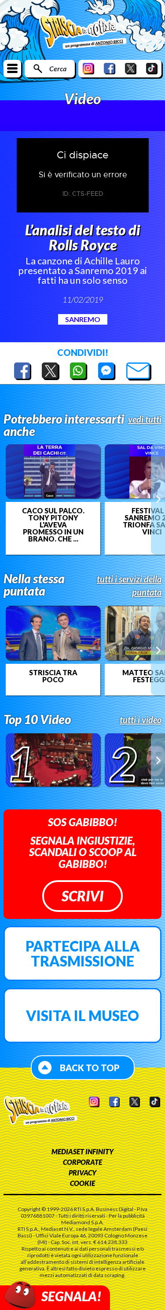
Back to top (90, 1067)
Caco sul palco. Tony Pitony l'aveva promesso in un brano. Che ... (53, 524)
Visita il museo (82, 1015)
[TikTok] (152, 68)
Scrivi (82, 895)
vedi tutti (144, 419)
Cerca (57, 68)
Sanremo (82, 319)
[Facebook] (109, 68)
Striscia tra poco (53, 676)
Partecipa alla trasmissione (83, 953)
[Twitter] (130, 68)
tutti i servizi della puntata (129, 585)
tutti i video (140, 719)
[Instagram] (88, 68)
